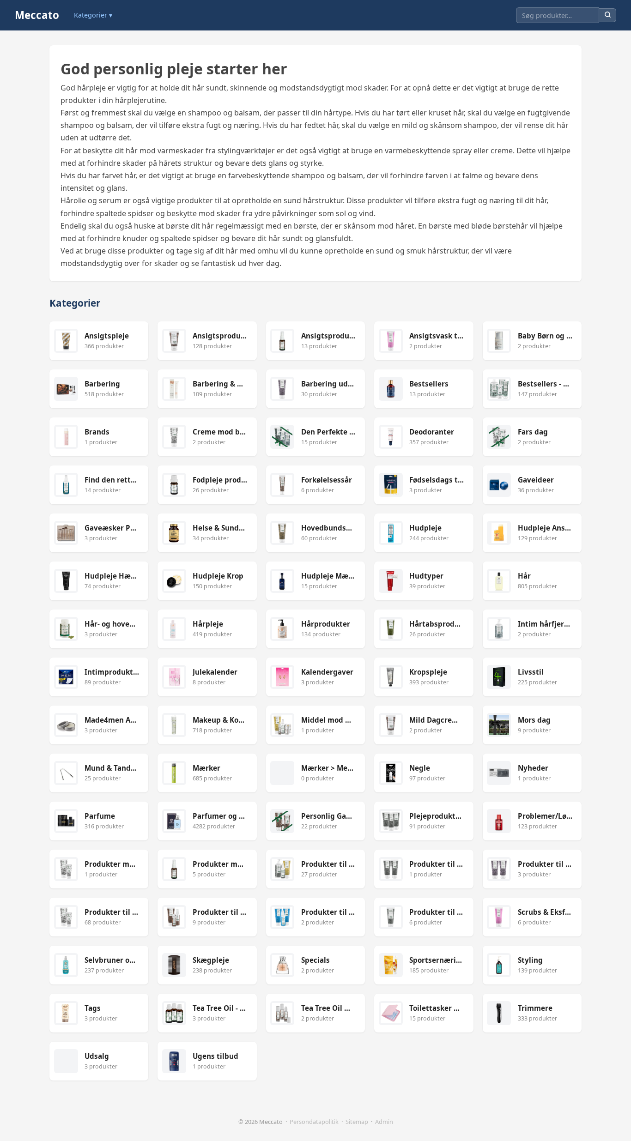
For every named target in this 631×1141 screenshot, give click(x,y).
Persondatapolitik (314, 1121)
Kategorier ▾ (93, 15)
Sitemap (357, 1121)
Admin (384, 1121)
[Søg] (607, 15)
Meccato (37, 15)
